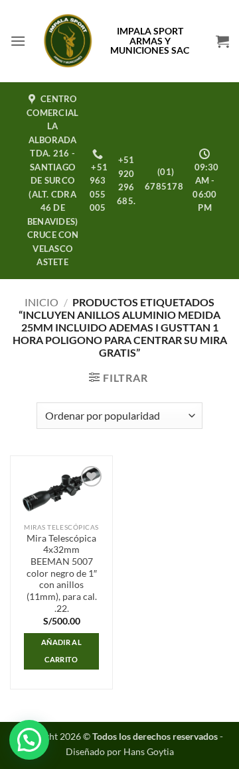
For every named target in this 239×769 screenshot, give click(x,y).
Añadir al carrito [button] (61, 651)
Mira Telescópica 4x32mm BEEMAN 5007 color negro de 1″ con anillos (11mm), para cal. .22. (62, 573)
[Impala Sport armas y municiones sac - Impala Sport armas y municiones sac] (68, 41)
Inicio (41, 302)
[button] (18, 41)
